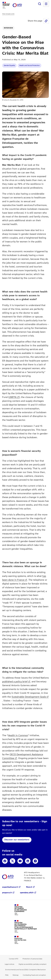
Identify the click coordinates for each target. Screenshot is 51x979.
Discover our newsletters (16, 840)
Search (39, 4)
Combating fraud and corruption (34, 975)
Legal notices (9, 964)
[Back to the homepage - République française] (20, 5)
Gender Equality (9, 65)
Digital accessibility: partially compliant (32, 964)
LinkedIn (27, 861)
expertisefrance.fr (10, 887)
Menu (46, 4)
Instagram (35, 861)
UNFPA (12, 397)
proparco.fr (7, 893)
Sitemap (15, 975)
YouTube (20, 861)
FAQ (6, 975)
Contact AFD (13, 959)
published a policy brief (15, 681)
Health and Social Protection (29, 65)
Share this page (46, 21)
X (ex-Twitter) (12, 861)
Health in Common (18, 735)
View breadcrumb (8, 14)
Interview (8, 28)
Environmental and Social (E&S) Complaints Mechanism (25, 970)
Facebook (5, 861)
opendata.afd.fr (27, 893)
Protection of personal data (32, 959)
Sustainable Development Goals (29, 697)
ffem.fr (29, 887)
